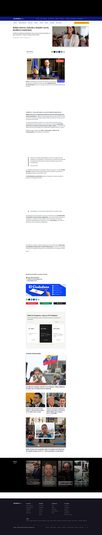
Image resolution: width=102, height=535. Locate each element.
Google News (32, 303)
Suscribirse (46, 339)
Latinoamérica (51, 18)
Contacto (28, 511)
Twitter (40, 509)
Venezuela (54, 509)
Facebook (41, 505)
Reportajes (67, 512)
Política (15, 22)
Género (46, 22)
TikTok (40, 512)
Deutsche (61, 18)
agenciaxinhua (30, 51)
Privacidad (28, 512)
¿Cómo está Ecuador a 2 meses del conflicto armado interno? (47, 112)
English (56, 18)
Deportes (85, 520)
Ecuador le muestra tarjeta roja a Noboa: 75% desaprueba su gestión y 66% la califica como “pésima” (35, 410)
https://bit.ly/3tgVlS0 (33, 277)
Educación (69, 520)
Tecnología (80, 520)
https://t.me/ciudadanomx (34, 279)
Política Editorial (29, 507)
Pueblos (36, 22)
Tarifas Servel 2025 (70, 527)
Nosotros (47, 527)
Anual (62, 321)
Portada (66, 505)
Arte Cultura (59, 22)
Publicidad (28, 509)
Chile (41, 18)
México (45, 18)
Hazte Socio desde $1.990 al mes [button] (81, 22)
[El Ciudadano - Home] (18, 19)
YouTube (60, 303)
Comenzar (33, 339)
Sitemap (76, 527)
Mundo (37, 18)
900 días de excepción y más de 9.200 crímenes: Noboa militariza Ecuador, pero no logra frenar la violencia (45, 387)
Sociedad (52, 22)
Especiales (59, 520)
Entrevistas (73, 18)
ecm (29, 37)
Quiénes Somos (29, 505)
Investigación (80, 18)
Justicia (41, 22)
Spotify (40, 514)
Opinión (68, 18)
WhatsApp (46, 303)
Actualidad (67, 507)
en (87, 527)
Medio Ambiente (22, 22)
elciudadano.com (32, 280)
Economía (30, 22)
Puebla (25, 37)
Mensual (56, 321)
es (85, 527)
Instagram (41, 507)
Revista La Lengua (68, 514)
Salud (51, 520)
